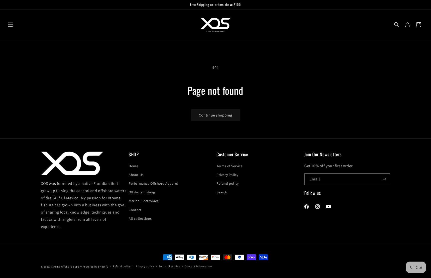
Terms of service (169, 266)
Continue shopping (215, 115)
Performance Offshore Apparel (153, 183)
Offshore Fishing (142, 192)
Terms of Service (229, 166)
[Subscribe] (384, 179)
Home (133, 166)
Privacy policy (145, 266)
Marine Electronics (143, 201)
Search (221, 192)
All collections (140, 218)
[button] (10, 24)
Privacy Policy (227, 174)
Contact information (198, 266)
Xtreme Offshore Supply (66, 266)
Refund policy (227, 183)
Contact (135, 210)
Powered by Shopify (95, 266)
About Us (136, 174)
